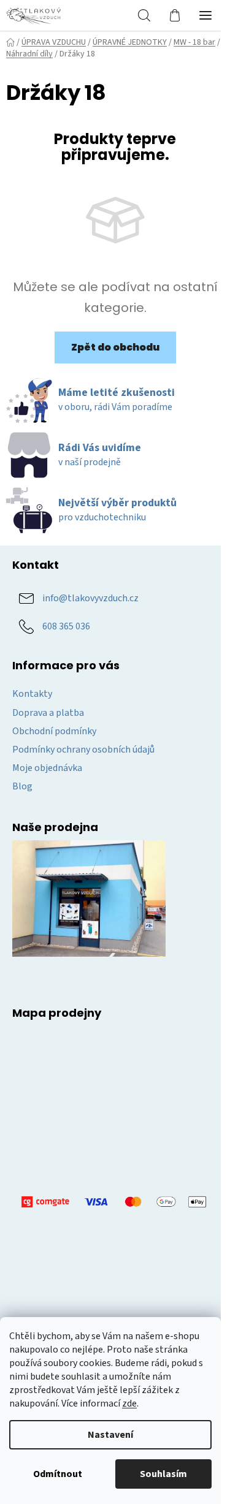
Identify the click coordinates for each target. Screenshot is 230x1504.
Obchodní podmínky (54, 731)
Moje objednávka (47, 768)
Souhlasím (163, 1474)
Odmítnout (57, 1474)
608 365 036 (66, 626)
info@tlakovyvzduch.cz (90, 598)
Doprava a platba (48, 713)
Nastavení (110, 1434)
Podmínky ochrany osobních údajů (83, 749)
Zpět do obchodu (115, 347)
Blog (22, 786)
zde (129, 1403)
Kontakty (32, 694)
